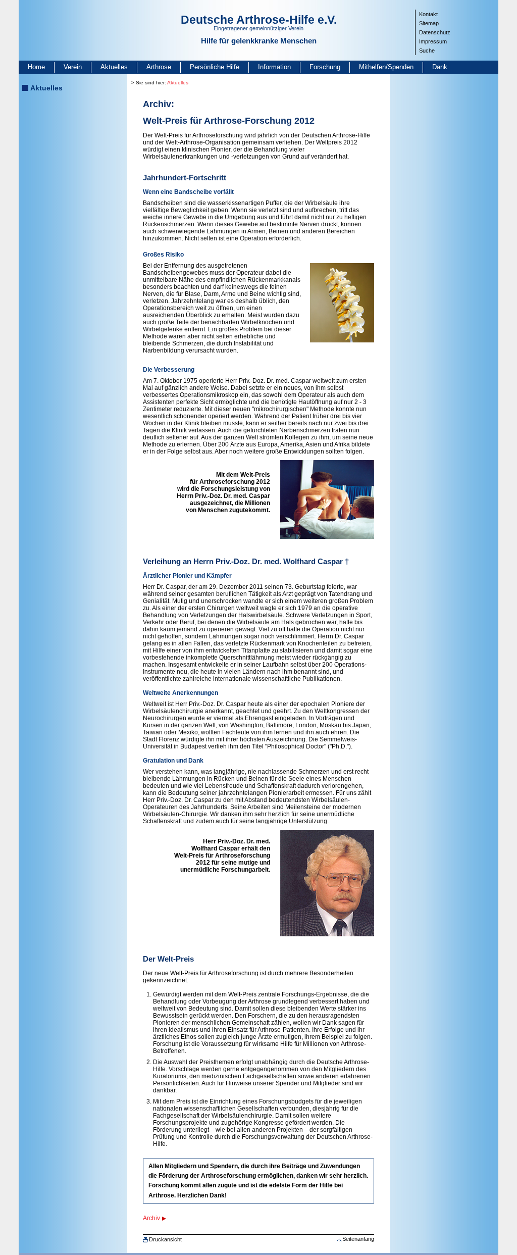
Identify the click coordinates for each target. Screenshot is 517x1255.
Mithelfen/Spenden (386, 67)
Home (36, 67)
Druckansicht (165, 1239)
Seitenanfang (358, 1239)
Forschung (324, 67)
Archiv (151, 1218)
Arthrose (158, 67)
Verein (73, 67)
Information (274, 67)
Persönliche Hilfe (214, 67)
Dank (439, 67)
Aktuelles (114, 67)
